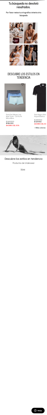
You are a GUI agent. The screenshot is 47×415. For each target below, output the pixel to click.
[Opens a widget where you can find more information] (38, 411)
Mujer (23, 169)
